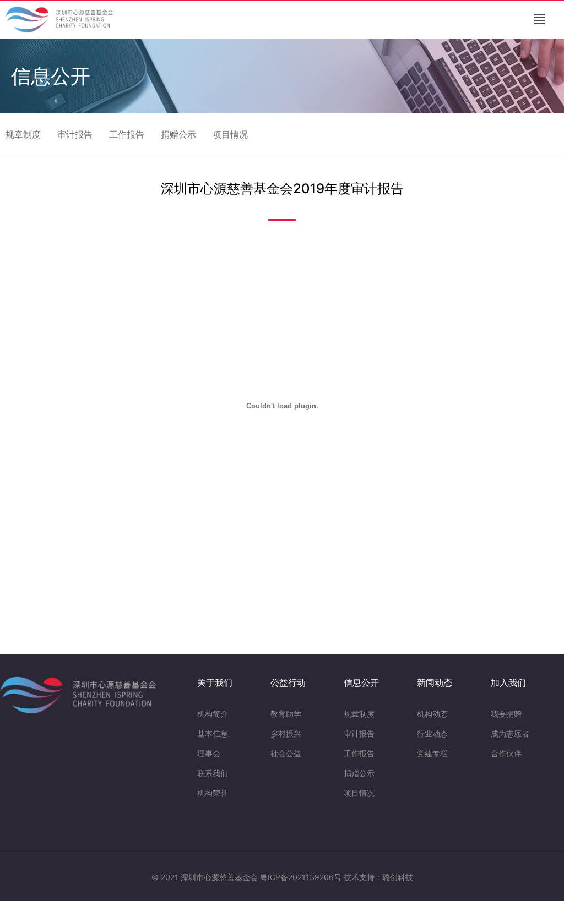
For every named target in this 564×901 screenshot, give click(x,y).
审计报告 (75, 134)
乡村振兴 (285, 733)
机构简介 (212, 713)
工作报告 (126, 134)
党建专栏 (432, 753)
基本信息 (212, 733)
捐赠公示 (178, 134)
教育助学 (285, 713)
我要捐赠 (506, 713)
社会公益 (285, 753)
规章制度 (23, 134)
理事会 (208, 753)
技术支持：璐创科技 (378, 877)
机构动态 (432, 713)
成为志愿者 (510, 733)
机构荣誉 (212, 793)
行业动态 (432, 733)
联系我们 (212, 773)
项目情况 (230, 134)
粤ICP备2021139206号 (300, 877)
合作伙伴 (506, 753)
